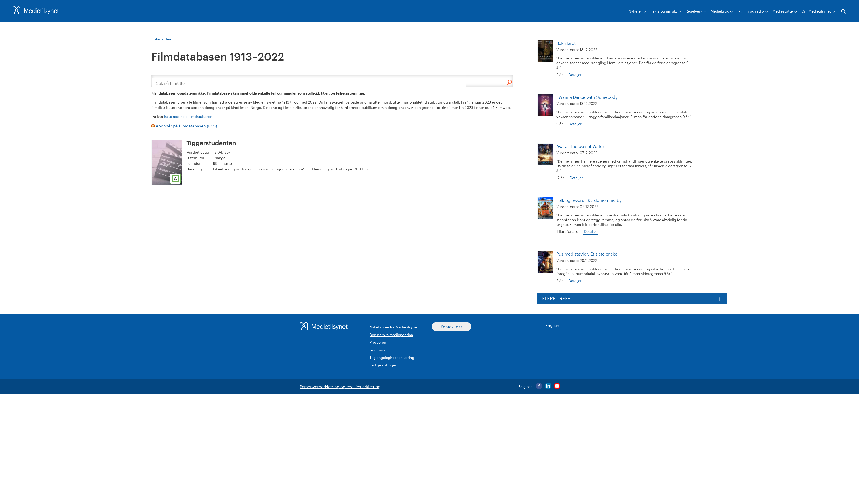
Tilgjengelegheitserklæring (392, 357)
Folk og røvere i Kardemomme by (589, 200)
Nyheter (635, 11)
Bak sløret (566, 43)
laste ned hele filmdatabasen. (189, 116)
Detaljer (575, 74)
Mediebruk (720, 11)
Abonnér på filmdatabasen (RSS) (186, 125)
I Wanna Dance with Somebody (587, 97)
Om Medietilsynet (816, 11)
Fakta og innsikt (664, 11)
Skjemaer (377, 350)
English (552, 325)
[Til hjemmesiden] (36, 12)
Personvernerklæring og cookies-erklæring (340, 386)
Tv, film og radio (750, 11)
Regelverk (694, 11)
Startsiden (162, 39)
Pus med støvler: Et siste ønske (586, 253)
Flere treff (556, 298)
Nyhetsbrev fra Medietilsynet (394, 327)
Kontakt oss (451, 326)
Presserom (378, 342)
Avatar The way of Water (580, 146)
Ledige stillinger (383, 365)
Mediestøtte (782, 11)
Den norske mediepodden (391, 335)
